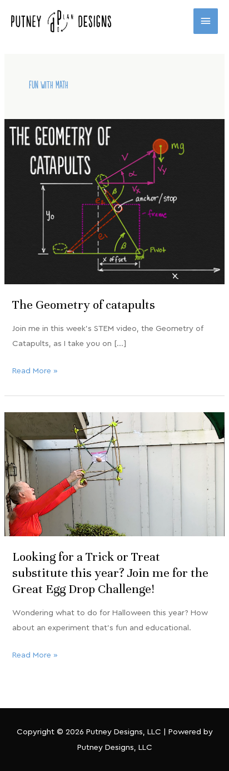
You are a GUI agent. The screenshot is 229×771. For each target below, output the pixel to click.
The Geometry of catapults (83, 304)
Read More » (35, 369)
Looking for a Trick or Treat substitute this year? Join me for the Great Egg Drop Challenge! (110, 572)
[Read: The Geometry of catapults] (114, 201)
